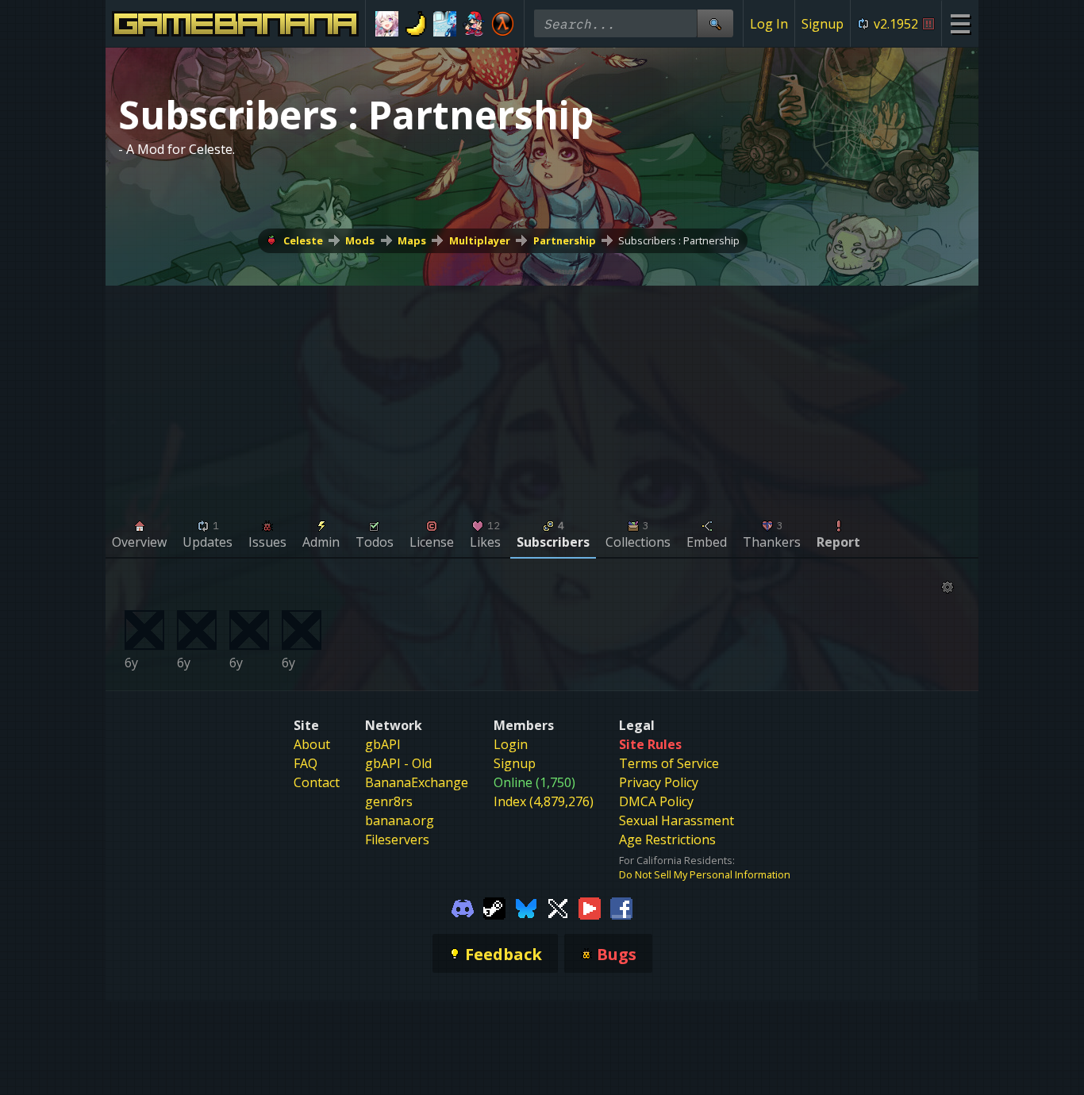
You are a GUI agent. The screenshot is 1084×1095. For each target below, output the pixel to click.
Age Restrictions (667, 839)
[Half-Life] (502, 24)
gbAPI (383, 744)
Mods (360, 240)
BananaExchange (416, 782)
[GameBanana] (416, 24)
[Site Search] (715, 23)
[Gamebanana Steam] (494, 907)
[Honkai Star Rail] (387, 24)
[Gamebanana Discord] (462, 907)
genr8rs (389, 801)
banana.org (399, 820)
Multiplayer (479, 240)
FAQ (305, 763)
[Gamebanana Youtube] (589, 907)
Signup (822, 24)
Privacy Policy (658, 782)
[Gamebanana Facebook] (621, 907)
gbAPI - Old (398, 763)
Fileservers (397, 839)
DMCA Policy (656, 801)
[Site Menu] (959, 23)
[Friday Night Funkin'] (474, 24)
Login (511, 744)
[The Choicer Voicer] (444, 24)
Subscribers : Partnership (679, 240)
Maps (412, 240)
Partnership (564, 240)
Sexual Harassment (676, 820)
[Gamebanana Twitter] (558, 907)
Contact (317, 782)
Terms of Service (669, 763)
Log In (769, 24)
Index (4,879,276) (544, 801)
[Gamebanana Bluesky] (526, 907)
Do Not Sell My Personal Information (704, 874)
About (312, 744)
